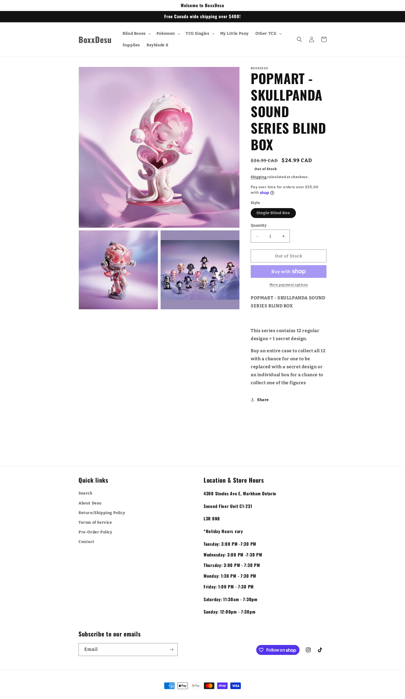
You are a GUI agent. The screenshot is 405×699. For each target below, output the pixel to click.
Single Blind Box (276, 214)
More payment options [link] (288, 285)
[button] (136, 33)
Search (86, 493)
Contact (86, 541)
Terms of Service (95, 522)
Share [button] (263, 399)
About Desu (90, 503)
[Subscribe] (171, 649)
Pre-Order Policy (95, 532)
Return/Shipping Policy (102, 512)
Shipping (259, 177)
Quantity (258, 225)
